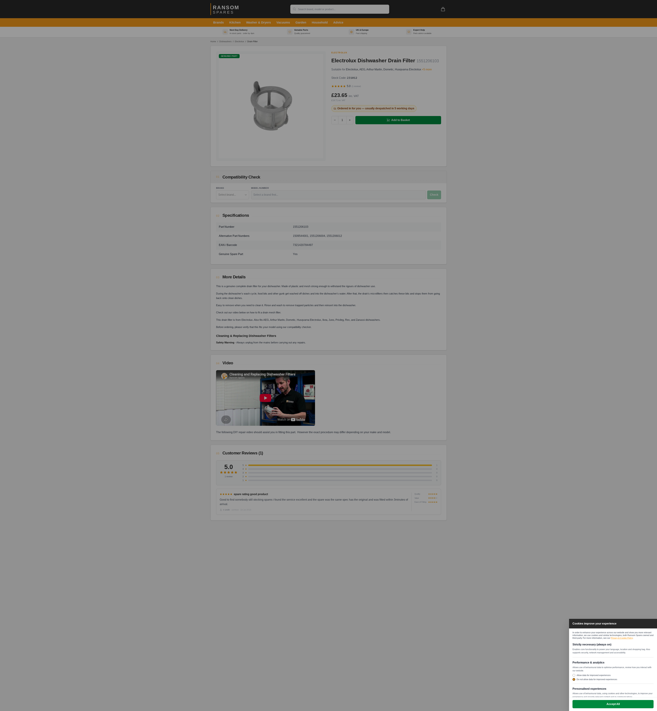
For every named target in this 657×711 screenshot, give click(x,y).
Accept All (613, 704)
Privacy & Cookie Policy (622, 638)
